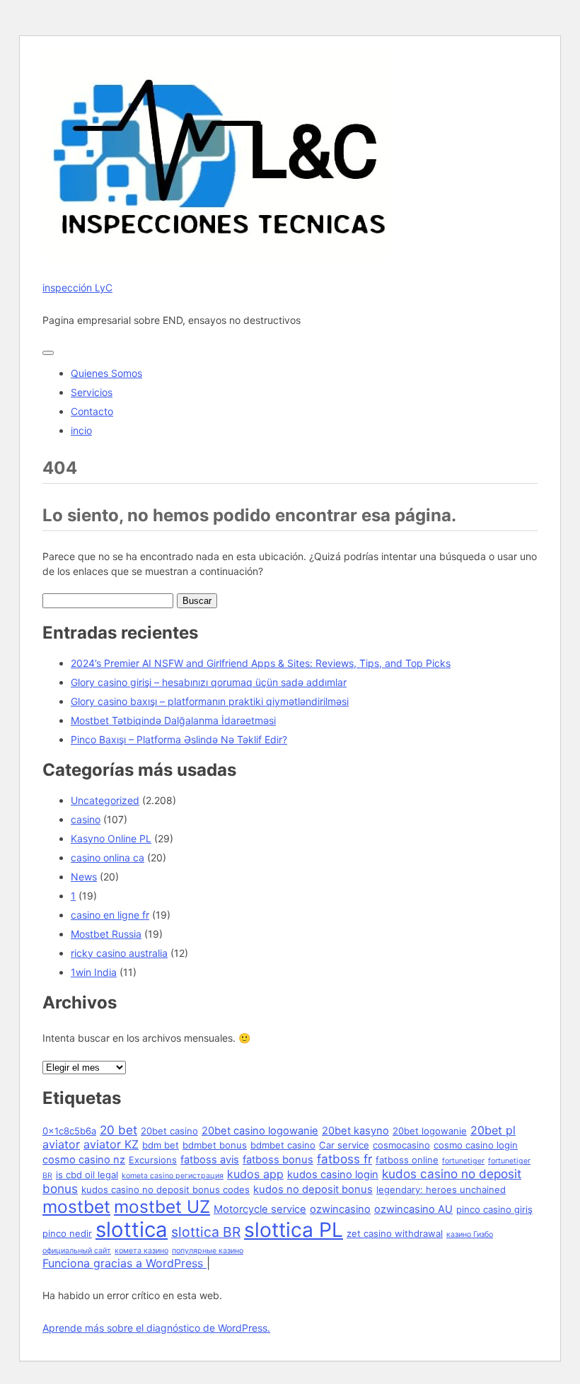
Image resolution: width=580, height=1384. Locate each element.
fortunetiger (463, 1160)
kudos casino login (332, 1174)
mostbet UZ (162, 1206)
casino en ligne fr (110, 915)
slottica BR (205, 1231)
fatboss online (407, 1159)
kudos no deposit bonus (313, 1189)
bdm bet (160, 1145)
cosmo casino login (476, 1145)
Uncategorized (105, 800)
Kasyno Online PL (111, 838)
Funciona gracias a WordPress (124, 1263)
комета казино (141, 1250)
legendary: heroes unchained (441, 1189)
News (84, 877)
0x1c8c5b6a (69, 1130)
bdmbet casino (282, 1145)
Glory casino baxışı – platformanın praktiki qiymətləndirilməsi (210, 701)
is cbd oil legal (87, 1174)
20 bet (118, 1129)
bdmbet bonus (214, 1145)
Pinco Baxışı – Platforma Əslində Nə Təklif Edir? (179, 739)
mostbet (76, 1206)
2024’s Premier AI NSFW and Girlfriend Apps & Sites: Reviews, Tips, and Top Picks (261, 663)
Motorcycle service (260, 1209)
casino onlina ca (107, 857)
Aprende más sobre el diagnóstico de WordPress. (156, 1328)
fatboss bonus (278, 1159)
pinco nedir (67, 1233)
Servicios (91, 392)
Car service (344, 1145)
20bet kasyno (355, 1130)
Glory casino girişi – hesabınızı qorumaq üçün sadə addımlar (209, 682)
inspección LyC (77, 287)
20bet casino (169, 1130)
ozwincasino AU (413, 1209)
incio (81, 430)
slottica (131, 1229)
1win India (94, 972)
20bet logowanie (430, 1130)
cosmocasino (401, 1145)
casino (85, 819)
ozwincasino (340, 1209)
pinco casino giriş (494, 1209)
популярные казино (207, 1250)
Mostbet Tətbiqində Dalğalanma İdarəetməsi (173, 720)
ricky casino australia (119, 953)
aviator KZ (111, 1144)
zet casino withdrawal (395, 1233)
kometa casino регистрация (173, 1175)
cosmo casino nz (83, 1159)
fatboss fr (344, 1158)
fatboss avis (209, 1159)
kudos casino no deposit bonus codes (165, 1189)
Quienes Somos (106, 373)
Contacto (92, 411)
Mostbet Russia (106, 934)
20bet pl (493, 1130)
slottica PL (293, 1230)
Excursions (153, 1159)
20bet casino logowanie (260, 1130)
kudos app (255, 1174)
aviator (61, 1144)
